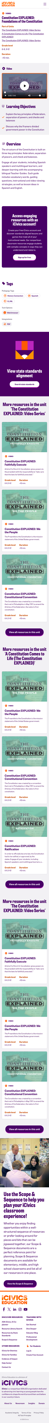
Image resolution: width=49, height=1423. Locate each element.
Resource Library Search (12, 1328)
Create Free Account (34, 1354)
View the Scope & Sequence (20, 1283)
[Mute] (29, 95)
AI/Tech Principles (24, 1415)
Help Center (7, 1363)
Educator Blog (32, 1332)
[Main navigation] (45, 4)
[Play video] (24, 85)
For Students (35, 1346)
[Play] (5, 95)
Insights (31, 1403)
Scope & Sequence (9, 1339)
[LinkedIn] (14, 1309)
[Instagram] (20, 1309)
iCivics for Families (9, 1354)
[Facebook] (3, 1309)
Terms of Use (26, 1412)
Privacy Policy (39, 1412)
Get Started (31, 1324)
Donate (42, 1403)
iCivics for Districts (9, 1350)
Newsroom (20, 1403)
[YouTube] (25, 1309)
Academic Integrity (12, 1412)
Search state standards (24, 384)
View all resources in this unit (24, 632)
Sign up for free (24, 257)
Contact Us (6, 1367)
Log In (28, 1350)
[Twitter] (9, 1309)
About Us (8, 1403)
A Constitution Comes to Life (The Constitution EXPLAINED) (23, 35)
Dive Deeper (31, 1328)
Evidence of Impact (9, 1358)
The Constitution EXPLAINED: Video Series (21, 30)
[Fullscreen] (43, 95)
